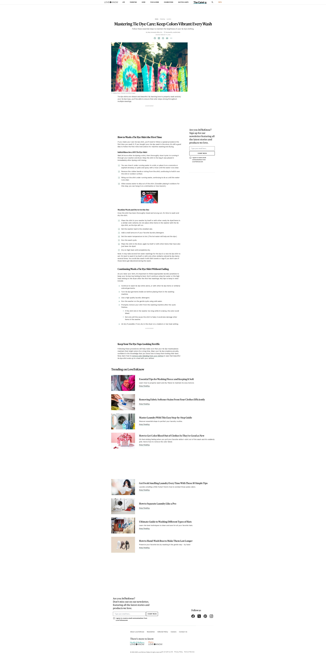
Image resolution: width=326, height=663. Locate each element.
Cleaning (162, 19)
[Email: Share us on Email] (167, 38)
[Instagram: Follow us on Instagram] (211, 616)
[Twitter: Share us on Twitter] (159, 38)
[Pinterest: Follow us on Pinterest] (205, 616)
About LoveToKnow (137, 632)
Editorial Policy (162, 632)
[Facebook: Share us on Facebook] (155, 38)
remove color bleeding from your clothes (147, 356)
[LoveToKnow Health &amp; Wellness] (137, 643)
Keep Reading (144, 386)
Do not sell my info (167, 652)
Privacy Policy (178, 652)
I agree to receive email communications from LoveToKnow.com (199, 159)
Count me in (202, 153)
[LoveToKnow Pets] (155, 643)
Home (156, 19)
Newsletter (151, 632)
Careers (173, 632)
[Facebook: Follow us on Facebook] (193, 616)
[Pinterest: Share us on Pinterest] (163, 38)
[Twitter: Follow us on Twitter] (199, 616)
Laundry (169, 19)
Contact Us (183, 632)
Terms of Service (189, 652)
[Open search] (212, 2)
